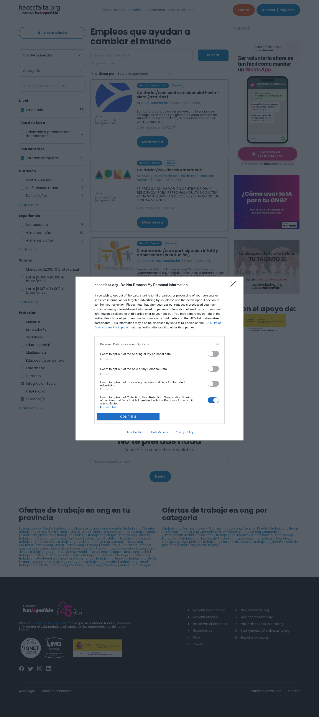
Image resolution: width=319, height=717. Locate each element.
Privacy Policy (184, 432)
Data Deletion (135, 432)
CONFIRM (128, 416)
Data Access (159, 432)
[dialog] (159, 358)
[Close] (234, 285)
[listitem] (159, 344)
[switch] (213, 354)
